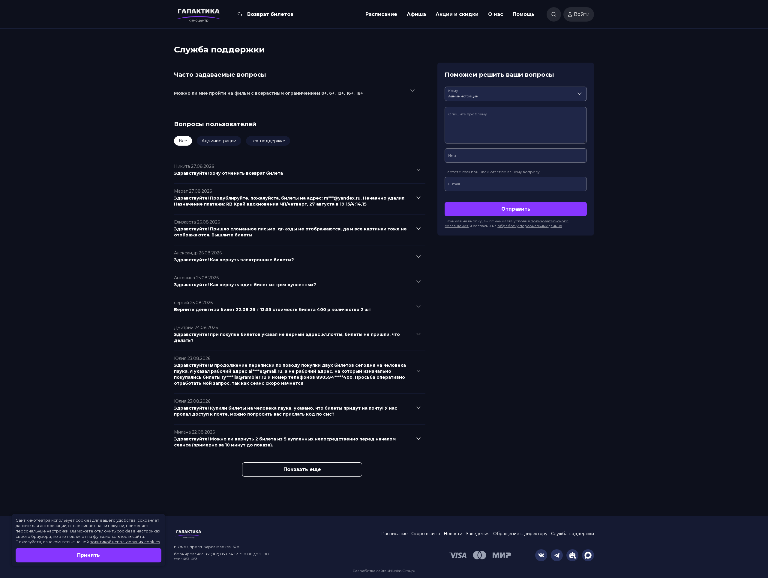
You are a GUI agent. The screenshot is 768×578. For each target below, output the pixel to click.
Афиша (416, 14)
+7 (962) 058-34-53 (222, 554)
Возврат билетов (270, 14)
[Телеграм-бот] (572, 555)
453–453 (190, 558)
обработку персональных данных (529, 226)
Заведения (478, 533)
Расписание (381, 14)
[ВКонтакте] (541, 555)
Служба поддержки (572, 533)
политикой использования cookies (125, 541)
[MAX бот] (588, 555)
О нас (495, 14)
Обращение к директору (520, 533)
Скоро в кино (425, 533)
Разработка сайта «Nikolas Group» (384, 570)
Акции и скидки (457, 14)
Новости (453, 533)
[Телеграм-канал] (557, 555)
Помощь (524, 14)
